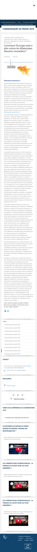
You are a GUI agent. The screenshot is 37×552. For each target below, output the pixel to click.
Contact (21, 538)
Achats (20, 540)
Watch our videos (19, 399)
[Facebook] (5, 311)
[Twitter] (8, 311)
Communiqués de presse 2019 (12, 347)
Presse (4, 321)
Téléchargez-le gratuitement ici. (12, 112)
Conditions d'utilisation (24, 536)
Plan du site (29, 538)
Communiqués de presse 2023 (12, 334)
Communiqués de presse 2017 (12, 354)
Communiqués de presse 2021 (12, 341)
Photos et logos (11, 385)
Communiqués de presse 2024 (12, 331)
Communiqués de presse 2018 (12, 350)
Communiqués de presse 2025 (12, 328)
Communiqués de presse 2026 (12, 324)
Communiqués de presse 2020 (12, 344)
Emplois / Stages (29, 540)
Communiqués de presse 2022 (12, 337)
